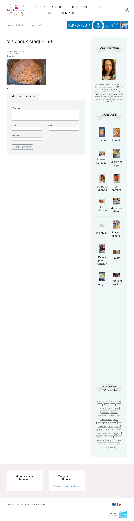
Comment (17, 108)
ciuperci (111, 416)
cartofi (117, 408)
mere (110, 426)
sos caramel (100, 440)
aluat (98, 401)
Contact (67, 13)
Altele (102, 140)
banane (119, 401)
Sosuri (102, 285)
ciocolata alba (102, 416)
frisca (115, 419)
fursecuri (113, 423)
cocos (118, 416)
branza (106, 405)
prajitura (99, 437)
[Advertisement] (109, 337)
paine (104, 433)
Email (52, 126)
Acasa (40, 7)
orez (118, 430)
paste (119, 433)
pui (106, 437)
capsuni (102, 408)
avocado (105, 401)
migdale (117, 426)
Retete (56, 7)
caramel (109, 408)
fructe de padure (102, 423)
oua (99, 433)
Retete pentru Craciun (87, 7)
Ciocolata (114, 412)
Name (15, 126)
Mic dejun (102, 232)
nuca (107, 430)
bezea (100, 405)
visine (105, 447)
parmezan (112, 433)
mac (119, 423)
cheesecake (105, 412)
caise (118, 405)
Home (10, 25)
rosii (111, 437)
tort (100, 444)
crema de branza (106, 419)
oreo (113, 430)
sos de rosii (110, 440)
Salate (116, 257)
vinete (117, 444)
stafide (119, 440)
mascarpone (102, 426)
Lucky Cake (13, 53)
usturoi (111, 444)
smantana (118, 437)
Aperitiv (116, 140)
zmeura (112, 447)
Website (15, 136)
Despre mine (45, 13)
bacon (112, 401)
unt (105, 444)
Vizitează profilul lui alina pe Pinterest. (67, 486)
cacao (113, 405)
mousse (101, 430)
